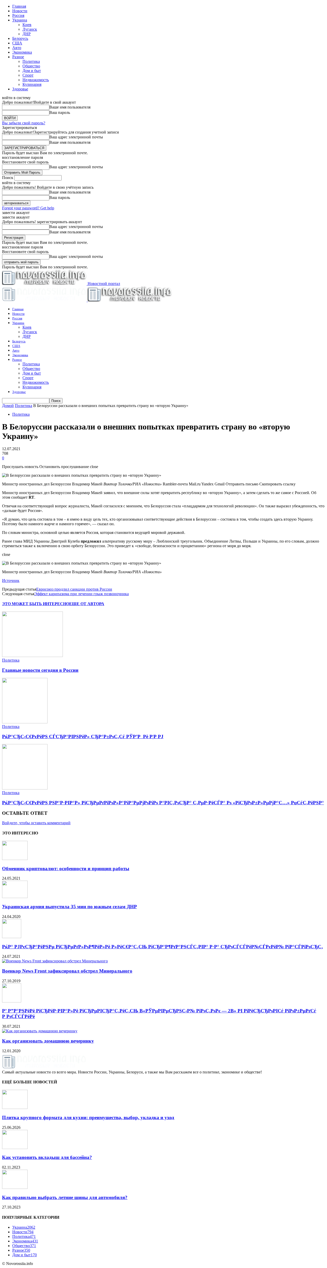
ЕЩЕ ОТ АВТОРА (86, 604)
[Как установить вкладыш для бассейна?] (15, 1147)
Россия (18, 15)
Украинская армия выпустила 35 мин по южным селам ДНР (69, 906)
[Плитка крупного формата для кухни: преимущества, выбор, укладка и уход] (15, 1107)
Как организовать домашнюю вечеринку (48, 1041)
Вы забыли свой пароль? (23, 123)
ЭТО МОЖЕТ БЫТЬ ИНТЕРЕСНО (35, 604)
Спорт (27, 75)
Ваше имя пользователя (69, 107)
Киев (26, 24)
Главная (19, 6)
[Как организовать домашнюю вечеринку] (39, 1031)
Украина (19, 20)
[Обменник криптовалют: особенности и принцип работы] (15, 858)
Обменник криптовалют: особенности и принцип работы (65, 868)
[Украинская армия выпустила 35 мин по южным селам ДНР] (15, 896)
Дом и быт (31, 70)
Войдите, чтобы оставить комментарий (36, 823)
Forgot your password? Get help (28, 208)
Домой (8, 405)
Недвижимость (35, 80)
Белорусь (20, 38)
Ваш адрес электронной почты (76, 137)
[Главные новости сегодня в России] (32, 655)
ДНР (26, 34)
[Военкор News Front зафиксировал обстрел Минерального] (55, 961)
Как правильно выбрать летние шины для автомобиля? (64, 1197)
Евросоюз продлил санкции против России (74, 589)
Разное (18, 57)
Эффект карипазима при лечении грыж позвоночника (81, 594)
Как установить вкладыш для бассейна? (47, 1157)
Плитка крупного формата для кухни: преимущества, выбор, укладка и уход (88, 1117)
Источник (10, 580)
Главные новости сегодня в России (40, 670)
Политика (31, 61)
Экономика (22, 52)
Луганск (29, 29)
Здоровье (20, 89)
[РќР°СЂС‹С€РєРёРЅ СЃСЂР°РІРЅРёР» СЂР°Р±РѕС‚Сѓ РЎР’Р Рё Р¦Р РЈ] (25, 722)
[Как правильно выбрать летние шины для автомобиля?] (15, 1187)
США (17, 43)
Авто (16, 47)
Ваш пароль (59, 112)
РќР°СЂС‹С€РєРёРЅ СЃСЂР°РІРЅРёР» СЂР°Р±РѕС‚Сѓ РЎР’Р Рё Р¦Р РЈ (83, 736)
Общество (31, 66)
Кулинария (31, 84)
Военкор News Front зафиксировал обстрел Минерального (67, 971)
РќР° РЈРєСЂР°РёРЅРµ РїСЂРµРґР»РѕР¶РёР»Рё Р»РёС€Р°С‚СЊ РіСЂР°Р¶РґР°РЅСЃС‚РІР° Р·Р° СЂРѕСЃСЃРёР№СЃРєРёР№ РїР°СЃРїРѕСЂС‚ (162, 946)
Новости (19, 11)
